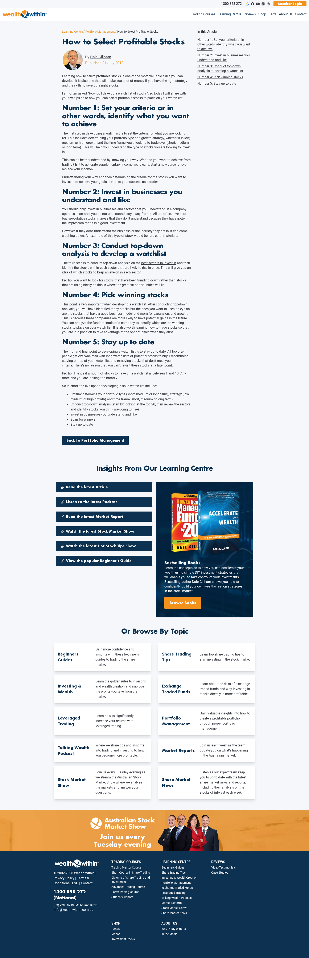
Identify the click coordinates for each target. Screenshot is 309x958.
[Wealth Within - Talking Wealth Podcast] (268, 4)
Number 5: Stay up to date (216, 83)
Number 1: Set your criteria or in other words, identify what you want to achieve (223, 44)
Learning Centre (229, 14)
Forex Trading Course (125, 892)
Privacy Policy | (65, 878)
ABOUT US (169, 923)
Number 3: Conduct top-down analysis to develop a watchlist (220, 68)
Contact (300, 14)
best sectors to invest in (158, 263)
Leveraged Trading (173, 892)
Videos (115, 934)
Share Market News (174, 913)
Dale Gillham (100, 57)
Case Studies (219, 872)
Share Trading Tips (173, 872)
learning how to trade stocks (156, 327)
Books (115, 929)
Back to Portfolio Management (95, 440)
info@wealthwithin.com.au (73, 910)
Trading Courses (203, 14)
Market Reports (171, 903)
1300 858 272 (231, 4)
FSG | (75, 883)
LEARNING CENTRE (175, 862)
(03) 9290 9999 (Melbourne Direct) (76, 905)
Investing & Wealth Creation (179, 877)
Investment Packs (123, 939)
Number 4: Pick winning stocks (220, 77)
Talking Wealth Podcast (176, 897)
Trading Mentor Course (126, 867)
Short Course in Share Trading (130, 872)
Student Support (122, 897)
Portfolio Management (99, 31)
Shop (262, 14)
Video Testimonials (223, 867)
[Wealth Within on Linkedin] (263, 4)
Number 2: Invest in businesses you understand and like (223, 57)
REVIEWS (218, 862)
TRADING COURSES (126, 862)
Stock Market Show (174, 908)
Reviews (250, 14)
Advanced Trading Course (128, 887)
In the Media (169, 934)
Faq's (272, 14)
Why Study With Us (173, 929)
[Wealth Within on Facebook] (252, 4)
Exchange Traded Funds (177, 887)
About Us (285, 14)
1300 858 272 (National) (70, 894)
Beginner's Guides (172, 867)
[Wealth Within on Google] (247, 4)
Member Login (290, 4)
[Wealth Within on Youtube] (258, 4)
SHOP (115, 923)
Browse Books (183, 603)
